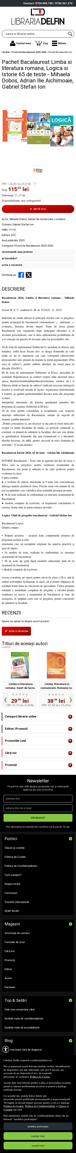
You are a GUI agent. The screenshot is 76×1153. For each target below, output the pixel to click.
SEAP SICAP (12, 911)
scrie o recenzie (12, 265)
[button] (59, 43)
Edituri (8, 969)
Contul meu (23, 43)
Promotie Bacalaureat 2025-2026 (33, 245)
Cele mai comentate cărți (19, 1009)
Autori (8, 978)
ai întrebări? (9, 258)
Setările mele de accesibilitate (22, 1027)
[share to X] (28, 275)
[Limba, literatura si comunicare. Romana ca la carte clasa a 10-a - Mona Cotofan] (56, 665)
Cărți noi (9, 951)
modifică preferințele (38, 1126)
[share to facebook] (21, 275)
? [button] (34, 184)
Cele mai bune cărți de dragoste (23, 1049)
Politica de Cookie (40, 1076)
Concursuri (11, 893)
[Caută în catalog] (70, 34)
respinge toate (38, 1136)
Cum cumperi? (13, 875)
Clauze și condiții (14, 847)
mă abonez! (38, 817)
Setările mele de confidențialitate (24, 1018)
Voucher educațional (17, 902)
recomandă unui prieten (17, 251)
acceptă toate (38, 1145)
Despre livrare (12, 884)
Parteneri (10, 987)
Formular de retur (15, 942)
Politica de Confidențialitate (40, 1106)
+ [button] (70, 717)
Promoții (10, 960)
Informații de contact (17, 933)
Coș (43, 42)
